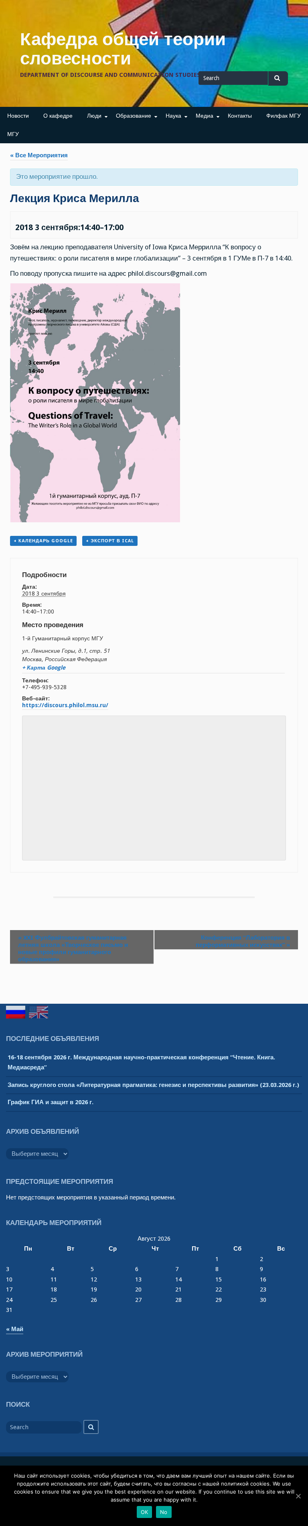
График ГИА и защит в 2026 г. (50, 1102)
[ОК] (298, 1496)
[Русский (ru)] (15, 1012)
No (164, 1512)
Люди (94, 115)
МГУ (13, 134)
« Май (14, 1329)
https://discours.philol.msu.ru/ (65, 705)
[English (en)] (38, 1012)
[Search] (91, 1427)
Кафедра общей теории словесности (123, 49)
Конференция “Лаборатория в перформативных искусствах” (243, 941)
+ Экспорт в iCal (110, 540)
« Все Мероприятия (39, 155)
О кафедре (58, 115)
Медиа (204, 115)
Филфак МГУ (283, 115)
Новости (18, 115)
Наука (173, 115)
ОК (144, 1512)
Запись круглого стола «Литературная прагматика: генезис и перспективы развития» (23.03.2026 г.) (153, 1085)
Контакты (240, 115)
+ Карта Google (43, 667)
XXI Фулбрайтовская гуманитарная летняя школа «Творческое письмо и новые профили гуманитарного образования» (73, 948)
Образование (133, 115)
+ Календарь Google (43, 540)
